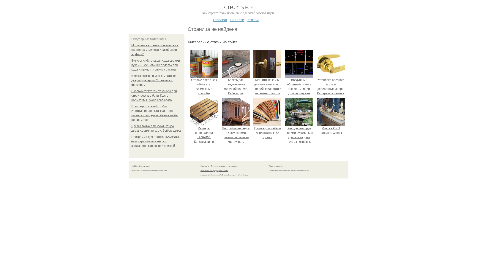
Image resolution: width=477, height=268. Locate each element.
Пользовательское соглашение (225, 166)
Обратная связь (276, 166)
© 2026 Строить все (141, 166)
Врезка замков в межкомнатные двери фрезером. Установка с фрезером (153, 80)
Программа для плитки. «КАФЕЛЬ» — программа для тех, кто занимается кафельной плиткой (155, 141)
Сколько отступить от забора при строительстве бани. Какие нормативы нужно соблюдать (154, 96)
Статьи (253, 19)
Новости (237, 19)
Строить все (238, 7)
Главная (220, 19)
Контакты (204, 166)
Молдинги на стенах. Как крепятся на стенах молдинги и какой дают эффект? (155, 50)
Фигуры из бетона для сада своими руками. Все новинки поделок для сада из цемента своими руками (155, 65)
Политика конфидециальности (214, 170)
